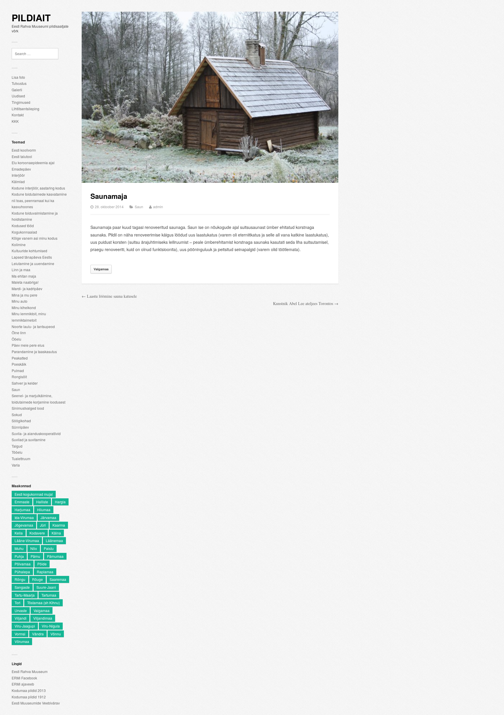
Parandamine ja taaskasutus (34, 351)
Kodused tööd (23, 225)
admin (158, 206)
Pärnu (35, 556)
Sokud (17, 414)
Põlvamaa (23, 563)
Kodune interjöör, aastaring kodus (38, 187)
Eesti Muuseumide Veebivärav (36, 702)
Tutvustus (19, 83)
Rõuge (37, 579)
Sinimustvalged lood (28, 408)
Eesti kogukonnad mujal (34, 494)
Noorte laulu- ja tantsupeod (33, 326)
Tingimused (21, 102)
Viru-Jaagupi (25, 625)
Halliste (42, 501)
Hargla (60, 501)
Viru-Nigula (51, 625)
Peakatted (20, 357)
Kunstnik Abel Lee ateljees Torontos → (305, 303)
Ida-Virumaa (24, 517)
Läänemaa (54, 540)
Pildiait (31, 18)
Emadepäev (21, 169)
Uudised (18, 95)
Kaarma (58, 525)
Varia (16, 464)
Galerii (17, 89)
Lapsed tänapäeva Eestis (32, 257)
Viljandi (21, 618)
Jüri (43, 525)
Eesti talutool (22, 156)
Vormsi (20, 633)
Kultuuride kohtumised (29, 250)
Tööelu (17, 452)
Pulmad (18, 370)
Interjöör (18, 175)
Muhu (19, 548)
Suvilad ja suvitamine (29, 439)
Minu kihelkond (24, 307)
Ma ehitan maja (24, 276)
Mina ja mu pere (24, 294)
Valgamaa (42, 610)
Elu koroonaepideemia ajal (33, 162)
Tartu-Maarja (25, 595)
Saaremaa (58, 579)
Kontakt (18, 114)
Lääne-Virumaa (27, 540)
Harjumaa (22, 509)
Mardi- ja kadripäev (27, 288)
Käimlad (18, 181)
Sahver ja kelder (25, 383)
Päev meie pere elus (28, 345)
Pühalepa (22, 571)
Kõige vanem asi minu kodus (34, 238)
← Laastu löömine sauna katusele (109, 296)
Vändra (38, 633)
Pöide (42, 563)
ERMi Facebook (24, 677)
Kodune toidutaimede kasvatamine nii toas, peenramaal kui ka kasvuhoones (39, 200)
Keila (19, 532)
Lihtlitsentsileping (25, 108)
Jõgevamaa (24, 525)
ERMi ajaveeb (23, 683)
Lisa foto (18, 77)
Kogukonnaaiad (24, 231)
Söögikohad (21, 420)
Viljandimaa (42, 618)
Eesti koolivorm (24, 150)
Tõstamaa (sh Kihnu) (43, 602)
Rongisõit (19, 376)
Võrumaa (22, 641)
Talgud (17, 446)
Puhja (19, 556)
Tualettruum (21, 458)
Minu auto (19, 301)
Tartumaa (48, 595)
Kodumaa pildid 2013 (29, 690)
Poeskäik (19, 364)
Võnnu (55, 633)
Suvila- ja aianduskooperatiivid (36, 433)
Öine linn (19, 332)
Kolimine (19, 244)
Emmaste (22, 501)
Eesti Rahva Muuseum (30, 671)
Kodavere (37, 532)
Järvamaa (48, 517)
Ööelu (16, 339)
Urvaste (21, 610)
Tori (17, 602)
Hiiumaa (43, 509)
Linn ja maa (21, 269)
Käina (56, 532)
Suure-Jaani (46, 587)
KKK (15, 121)
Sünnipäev (20, 427)
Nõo (33, 548)
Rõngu (20, 579)
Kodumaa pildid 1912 (29, 696)
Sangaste (22, 587)
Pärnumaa (55, 556)
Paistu (49, 548)
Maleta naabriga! (25, 282)
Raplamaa (45, 571)
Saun (16, 389)
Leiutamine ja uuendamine (33, 263)
